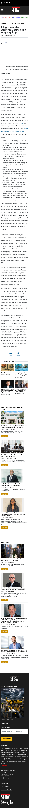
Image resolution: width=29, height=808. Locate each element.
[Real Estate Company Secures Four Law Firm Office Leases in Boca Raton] (12, 418)
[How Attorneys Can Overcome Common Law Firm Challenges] (12, 447)
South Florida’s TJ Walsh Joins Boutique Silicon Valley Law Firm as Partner (7, 391)
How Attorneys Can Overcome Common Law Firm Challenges (14, 455)
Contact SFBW (5, 786)
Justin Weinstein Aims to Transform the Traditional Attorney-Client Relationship (14, 651)
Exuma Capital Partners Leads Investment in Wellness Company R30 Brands (21, 374)
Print (10, 355)
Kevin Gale (11, 562)
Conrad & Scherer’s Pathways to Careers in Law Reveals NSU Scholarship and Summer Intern (14, 514)
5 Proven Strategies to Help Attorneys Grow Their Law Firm (21, 390)
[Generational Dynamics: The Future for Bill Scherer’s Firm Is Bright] (12, 551)
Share (18, 355)
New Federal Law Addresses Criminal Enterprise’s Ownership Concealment (13, 588)
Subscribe (6, 739)
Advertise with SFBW (6, 790)
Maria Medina (13, 458)
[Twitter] (7, 3)
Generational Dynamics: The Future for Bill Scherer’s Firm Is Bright (13, 559)
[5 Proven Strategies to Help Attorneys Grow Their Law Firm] (21, 384)
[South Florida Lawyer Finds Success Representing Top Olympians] (12, 476)
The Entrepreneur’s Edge (7, 372)
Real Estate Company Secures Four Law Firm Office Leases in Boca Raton (14, 426)
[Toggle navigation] (2, 9)
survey (21, 123)
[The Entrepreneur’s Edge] (7, 368)
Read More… (4, 765)
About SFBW (4, 783)
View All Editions (7, 719)
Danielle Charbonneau (14, 653)
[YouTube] (9, 3)
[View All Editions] (12, 703)
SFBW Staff (12, 35)
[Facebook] (2, 3)
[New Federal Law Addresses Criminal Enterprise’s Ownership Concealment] (12, 580)
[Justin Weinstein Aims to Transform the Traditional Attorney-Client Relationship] (12, 643)
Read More (4, 436)
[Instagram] (4, 3)
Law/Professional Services (12, 23)
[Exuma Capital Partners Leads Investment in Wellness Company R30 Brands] (21, 368)
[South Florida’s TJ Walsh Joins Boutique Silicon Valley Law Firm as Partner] (7, 384)
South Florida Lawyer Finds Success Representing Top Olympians (13, 484)
